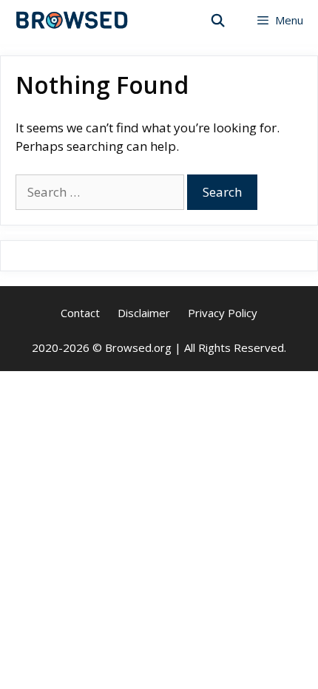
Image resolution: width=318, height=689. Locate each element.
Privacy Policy (222, 312)
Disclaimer (144, 312)
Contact (80, 312)
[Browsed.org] (72, 20)
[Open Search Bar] (218, 20)
